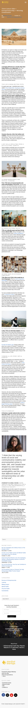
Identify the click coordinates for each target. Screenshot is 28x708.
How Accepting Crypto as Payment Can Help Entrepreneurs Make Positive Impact (13, 570)
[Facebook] (3, 695)
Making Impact (5, 584)
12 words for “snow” (9, 294)
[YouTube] (11, 695)
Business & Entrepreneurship (14, 17)
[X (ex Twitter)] (7, 695)
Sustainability (5, 590)
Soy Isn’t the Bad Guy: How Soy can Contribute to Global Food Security (14, 565)
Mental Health (5, 586)
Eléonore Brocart (7, 15)
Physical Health (5, 588)
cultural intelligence (18, 233)
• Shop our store (6, 684)
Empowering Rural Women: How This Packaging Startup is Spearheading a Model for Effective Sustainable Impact (14, 559)
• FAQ (3, 686)
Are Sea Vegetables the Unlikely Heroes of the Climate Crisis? (13, 548)
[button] (25, 2)
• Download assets (6, 683)
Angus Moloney (12, 671)
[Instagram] (15, 695)
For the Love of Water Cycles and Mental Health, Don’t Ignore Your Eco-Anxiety (14, 553)
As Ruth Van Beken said (8, 344)
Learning (4, 582)
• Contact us (5, 687)
